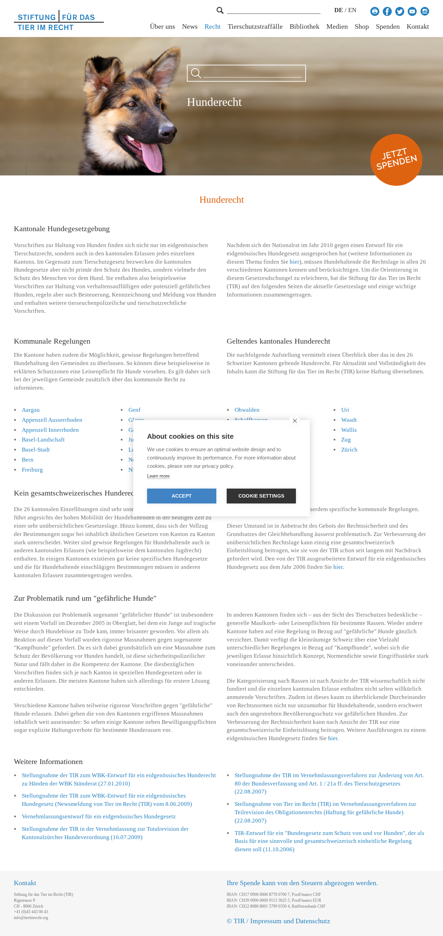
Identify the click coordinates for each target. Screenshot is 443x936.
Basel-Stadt (36, 449)
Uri (345, 410)
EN (352, 10)
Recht (213, 26)
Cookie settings (261, 496)
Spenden (388, 26)
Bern (28, 459)
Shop (362, 26)
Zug (346, 439)
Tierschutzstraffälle (255, 26)
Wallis (349, 430)
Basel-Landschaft (43, 439)
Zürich (349, 449)
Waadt (349, 420)
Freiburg (32, 469)
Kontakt (418, 26)
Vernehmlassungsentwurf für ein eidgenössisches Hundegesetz (99, 816)
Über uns (162, 26)
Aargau (31, 410)
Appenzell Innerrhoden (50, 430)
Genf (134, 410)
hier (294, 261)
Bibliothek (304, 26)
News (190, 26)
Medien (337, 26)
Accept (182, 496)
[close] (294, 420)
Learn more (158, 476)
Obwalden (247, 410)
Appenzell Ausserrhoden (52, 420)
